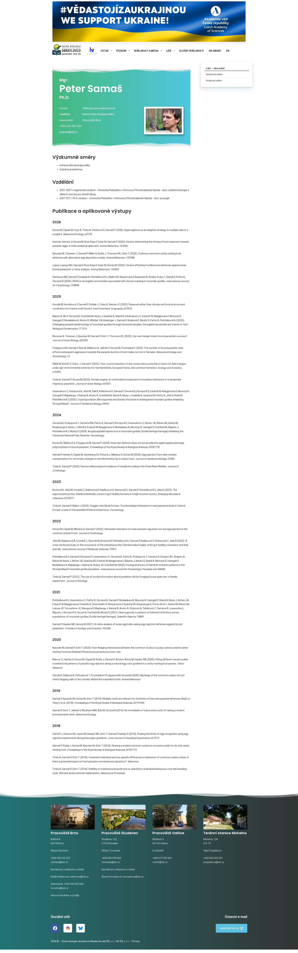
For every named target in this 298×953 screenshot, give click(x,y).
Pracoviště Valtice (168, 833)
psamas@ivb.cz (68, 131)
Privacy (136, 941)
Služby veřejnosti (191, 50)
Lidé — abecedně (215, 68)
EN (227, 50)
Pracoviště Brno (91, 120)
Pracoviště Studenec (120, 833)
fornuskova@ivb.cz (133, 876)
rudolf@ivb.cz (160, 862)
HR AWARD (215, 50)
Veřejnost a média (146, 50)
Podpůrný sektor (214, 80)
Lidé (168, 50)
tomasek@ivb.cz (111, 862)
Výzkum (121, 50)
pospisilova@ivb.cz (213, 862)
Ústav (104, 50)
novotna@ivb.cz (59, 888)
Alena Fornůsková (111, 876)
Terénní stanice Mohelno (225, 833)
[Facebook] (55, 928)
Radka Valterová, (60, 876)
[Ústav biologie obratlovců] (66, 50)
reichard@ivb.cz (59, 862)
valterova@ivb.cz (79, 876)
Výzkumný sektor (214, 74)
